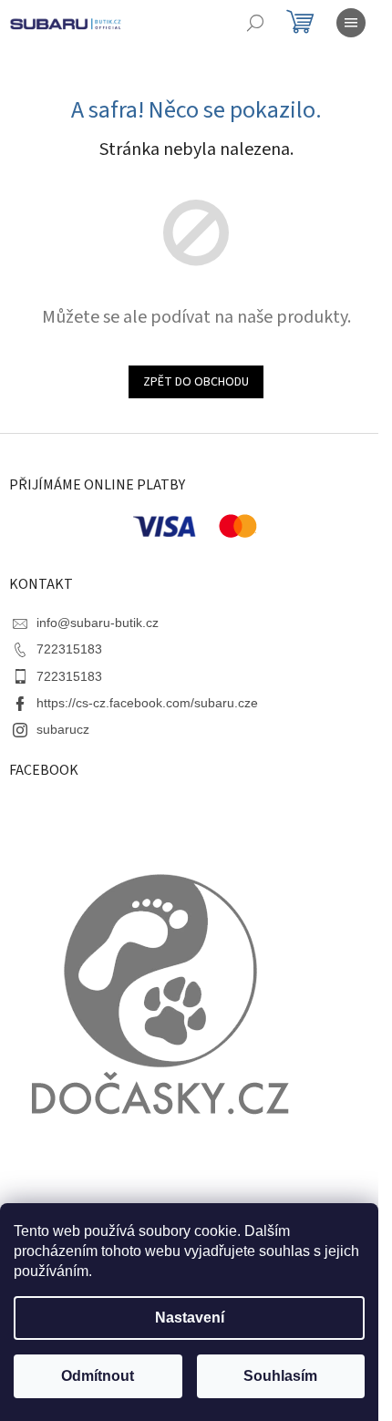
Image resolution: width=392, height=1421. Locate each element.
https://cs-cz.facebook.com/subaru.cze (147, 702)
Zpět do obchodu (196, 382)
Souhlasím (280, 1376)
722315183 (69, 649)
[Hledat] (255, 23)
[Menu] (351, 23)
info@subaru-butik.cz (97, 622)
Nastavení (189, 1317)
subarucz (62, 729)
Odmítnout (97, 1376)
